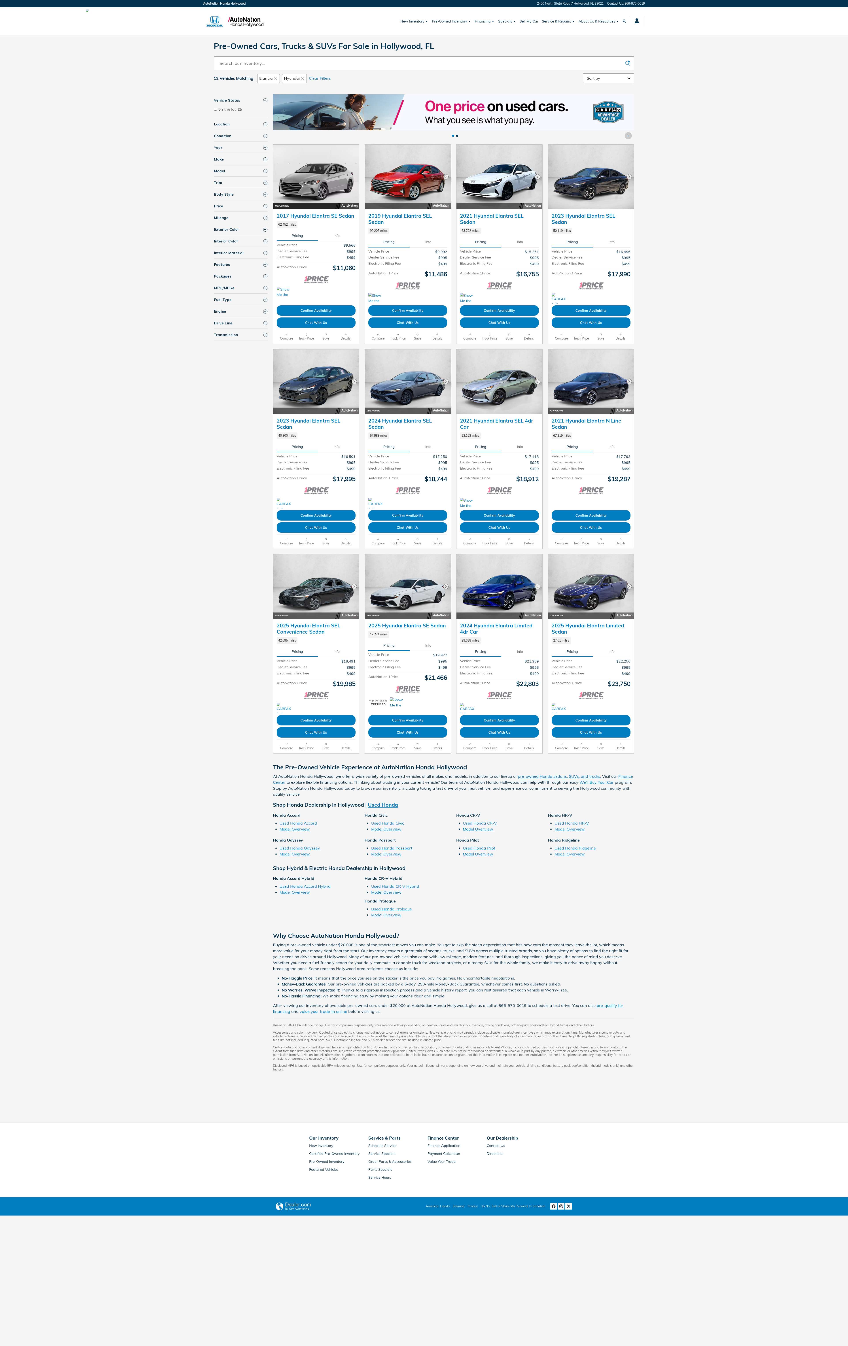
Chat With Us (316, 323)
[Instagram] (561, 1206)
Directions (495, 1153)
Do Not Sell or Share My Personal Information (513, 1206)
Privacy (473, 1206)
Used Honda (383, 805)
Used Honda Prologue (391, 909)
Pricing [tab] (297, 235)
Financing (483, 21)
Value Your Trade (442, 1161)
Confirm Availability (316, 310)
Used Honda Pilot (479, 848)
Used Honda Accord (298, 823)
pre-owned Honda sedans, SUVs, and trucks (559, 776)
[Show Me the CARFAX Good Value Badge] (285, 292)
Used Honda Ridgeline (575, 848)
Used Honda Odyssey (300, 848)
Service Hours (379, 1177)
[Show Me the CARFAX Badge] (376, 298)
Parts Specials (380, 1169)
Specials (505, 21)
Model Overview (295, 829)
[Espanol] (87, 10)
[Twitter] (568, 1206)
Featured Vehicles (324, 1169)
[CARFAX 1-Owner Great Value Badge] (560, 298)
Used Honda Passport (391, 848)
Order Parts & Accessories (390, 1161)
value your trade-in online (323, 1011)
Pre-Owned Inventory (449, 21)
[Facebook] (553, 1206)
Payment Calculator (444, 1153)
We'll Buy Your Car (596, 782)
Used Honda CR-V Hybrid (395, 886)
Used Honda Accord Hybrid (305, 886)
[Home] (214, 21)
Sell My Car (529, 21)
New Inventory (412, 21)
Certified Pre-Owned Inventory (334, 1153)
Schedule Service (382, 1145)
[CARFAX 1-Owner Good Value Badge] (560, 708)
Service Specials (381, 1153)
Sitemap (458, 1206)
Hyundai (292, 78)
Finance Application (444, 1145)
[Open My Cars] (635, 21)
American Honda (438, 1206)
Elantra (266, 78)
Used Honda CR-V (480, 823)
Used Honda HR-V (572, 823)
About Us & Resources (597, 21)
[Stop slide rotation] (628, 135)
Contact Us (496, 1145)
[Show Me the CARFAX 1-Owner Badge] (398, 702)
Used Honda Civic (387, 823)
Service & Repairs (556, 21)
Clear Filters (320, 78)
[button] (316, 224)
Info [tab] (337, 235)
